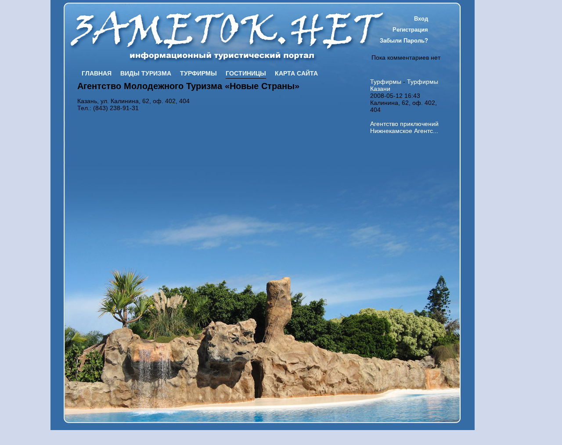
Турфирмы (198, 73)
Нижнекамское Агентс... (404, 130)
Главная (97, 73)
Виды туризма (145, 73)
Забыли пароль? (404, 40)
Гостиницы (246, 73)
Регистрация (410, 29)
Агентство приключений (404, 123)
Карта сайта (296, 73)
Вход (421, 18)
